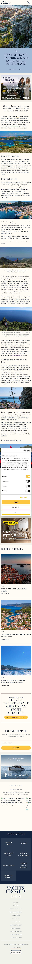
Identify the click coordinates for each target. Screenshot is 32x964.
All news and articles (16, 937)
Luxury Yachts (16, 922)
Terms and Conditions (16, 912)
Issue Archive (16, 952)
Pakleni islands (14, 126)
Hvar (17, 116)
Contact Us (16, 906)
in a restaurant (17, 355)
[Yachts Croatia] (6, 2)
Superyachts (16, 919)
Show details (23, 497)
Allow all (16, 502)
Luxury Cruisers (16, 928)
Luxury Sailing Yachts (16, 925)
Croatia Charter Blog (16, 934)
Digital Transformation (16, 909)
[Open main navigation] (28, 2)
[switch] (28, 481)
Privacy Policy (16, 915)
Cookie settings (16, 947)
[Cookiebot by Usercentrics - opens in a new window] (23, 450)
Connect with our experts (15, 717)
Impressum (16, 903)
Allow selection (16, 507)
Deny (16, 512)
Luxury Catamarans (16, 931)
